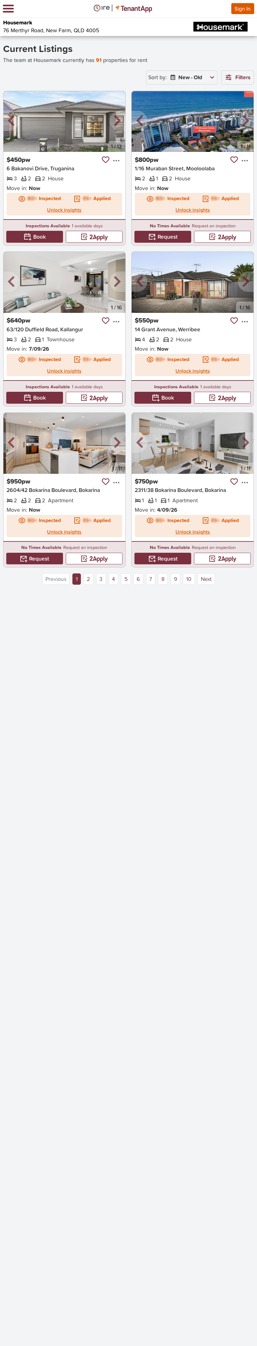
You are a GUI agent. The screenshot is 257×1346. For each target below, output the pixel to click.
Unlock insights (64, 209)
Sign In (242, 8)
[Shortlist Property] (106, 160)
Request (168, 237)
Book (39, 237)
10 (188, 579)
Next (206, 579)
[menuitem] (191, 77)
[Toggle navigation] (8, 9)
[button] (11, 121)
